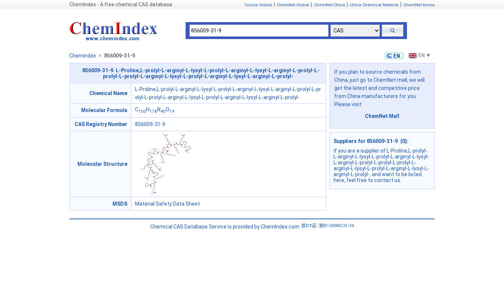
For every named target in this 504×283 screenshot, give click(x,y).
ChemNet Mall (382, 116)
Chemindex (82, 56)
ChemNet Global (293, 5)
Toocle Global (258, 5)
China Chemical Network (374, 5)
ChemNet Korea (419, 5)
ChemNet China (329, 5)
